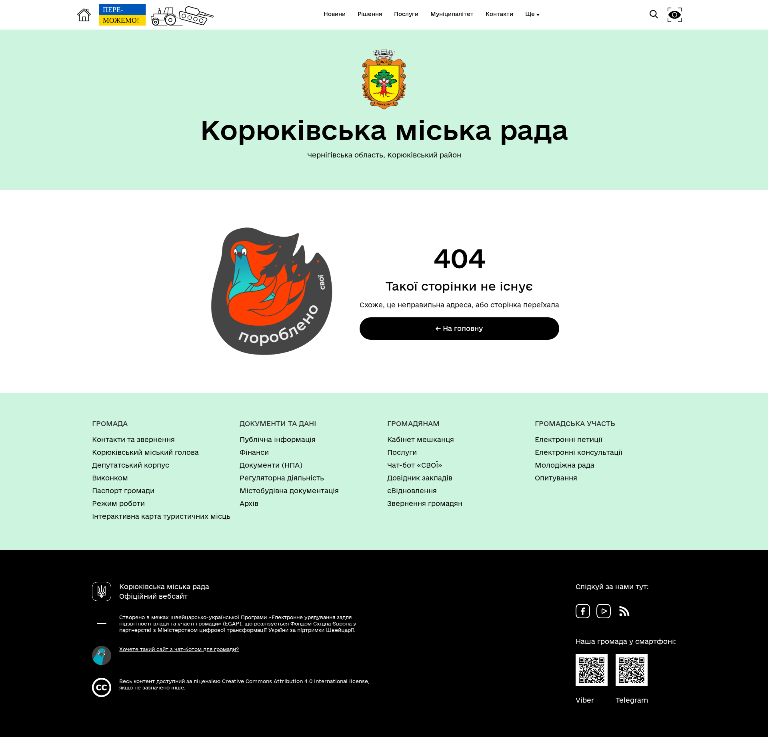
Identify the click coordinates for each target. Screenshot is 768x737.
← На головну (459, 328)
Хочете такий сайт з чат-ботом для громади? (179, 649)
